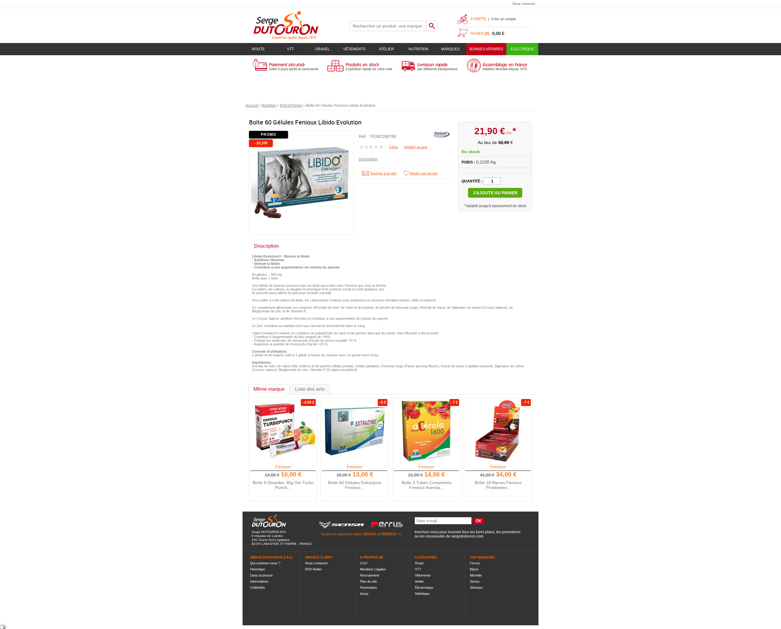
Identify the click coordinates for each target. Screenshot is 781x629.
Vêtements (354, 49)
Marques (450, 49)
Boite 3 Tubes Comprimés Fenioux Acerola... (426, 485)
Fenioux (283, 466)
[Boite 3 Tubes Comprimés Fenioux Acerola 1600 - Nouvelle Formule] (426, 431)
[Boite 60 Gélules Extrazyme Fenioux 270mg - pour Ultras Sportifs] (355, 431)
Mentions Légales (373, 569)
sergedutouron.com (467, 536)
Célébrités (257, 587)
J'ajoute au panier (495, 192)
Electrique (522, 49)
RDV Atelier (313, 569)
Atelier (386, 49)
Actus (364, 593)
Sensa (474, 581)
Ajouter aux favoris (423, 173)
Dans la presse (261, 575)
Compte (478, 19)
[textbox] (388, 26)
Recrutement (369, 575)
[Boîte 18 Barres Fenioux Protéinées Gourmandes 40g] (498, 431)
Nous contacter (524, 3)
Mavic (474, 569)
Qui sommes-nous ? (265, 563)
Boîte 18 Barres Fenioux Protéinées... (498, 485)
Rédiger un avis (415, 147)
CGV (363, 563)
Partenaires (368, 587)
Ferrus (475, 563)
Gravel (322, 49)
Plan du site (368, 581)
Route (258, 49)
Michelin (476, 575)
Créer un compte (503, 19)
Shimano (476, 587)
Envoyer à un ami (383, 173)
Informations (259, 581)
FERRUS (388, 534)
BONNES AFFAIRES (486, 49)
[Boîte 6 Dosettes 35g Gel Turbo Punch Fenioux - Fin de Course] (283, 431)
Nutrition (418, 49)
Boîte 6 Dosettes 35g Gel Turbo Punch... (283, 485)
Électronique (424, 587)
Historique (257, 569)
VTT (290, 49)
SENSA (369, 534)
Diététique (422, 593)
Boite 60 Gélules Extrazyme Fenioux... (354, 485)
